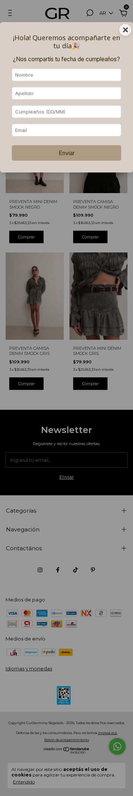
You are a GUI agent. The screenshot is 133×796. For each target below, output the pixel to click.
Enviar (67, 153)
